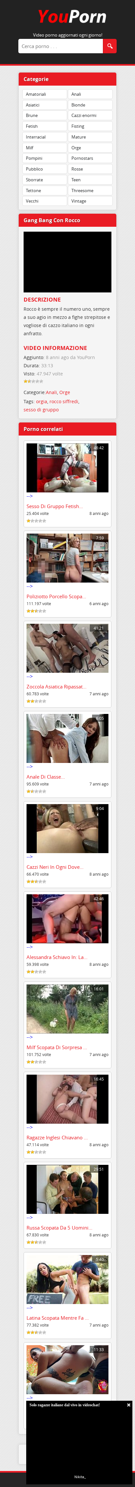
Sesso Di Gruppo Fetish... (55, 506)
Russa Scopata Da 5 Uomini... (59, 1227)
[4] (37, 381)
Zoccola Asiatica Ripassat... (57, 686)
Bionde (78, 105)
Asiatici (32, 105)
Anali (76, 94)
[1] (26, 381)
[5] (41, 381)
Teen (76, 180)
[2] (29, 381)
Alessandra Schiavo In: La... (57, 957)
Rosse (77, 169)
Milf (29, 148)
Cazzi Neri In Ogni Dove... (55, 867)
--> (65, 472)
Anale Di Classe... (46, 776)
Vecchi (32, 201)
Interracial (36, 137)
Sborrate (34, 180)
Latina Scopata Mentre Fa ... (58, 1317)
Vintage (78, 201)
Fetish (32, 126)
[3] (33, 381)
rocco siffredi (63, 401)
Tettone (33, 190)
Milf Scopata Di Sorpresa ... (57, 1047)
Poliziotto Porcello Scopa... (56, 596)
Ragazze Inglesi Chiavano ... (57, 1137)
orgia (41, 401)
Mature (78, 137)
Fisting (77, 126)
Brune (32, 115)
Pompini (34, 158)
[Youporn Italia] (67, 24)
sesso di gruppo (41, 409)
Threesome (82, 190)
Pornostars (82, 158)
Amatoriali (36, 94)
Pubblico (34, 169)
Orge (76, 148)
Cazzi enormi (83, 115)
